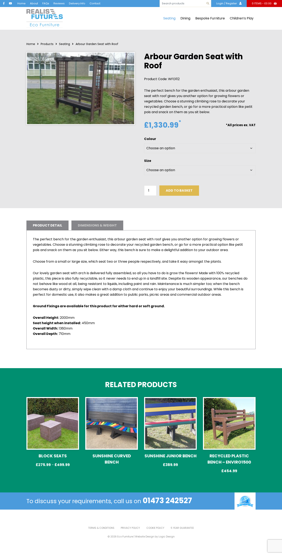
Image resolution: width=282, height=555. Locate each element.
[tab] (47, 225)
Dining (185, 18)
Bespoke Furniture (210, 18)
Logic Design (167, 536)
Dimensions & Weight (97, 225)
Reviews (59, 3)
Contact (95, 3)
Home (21, 3)
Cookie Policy (155, 528)
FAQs (45, 3)
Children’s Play (242, 18)
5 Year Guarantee (182, 528)
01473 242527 (167, 500)
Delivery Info (77, 3)
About (34, 3)
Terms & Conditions (101, 528)
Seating (169, 18)
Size (147, 160)
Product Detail (47, 225)
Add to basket (179, 190)
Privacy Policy (130, 528)
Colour (150, 138)
